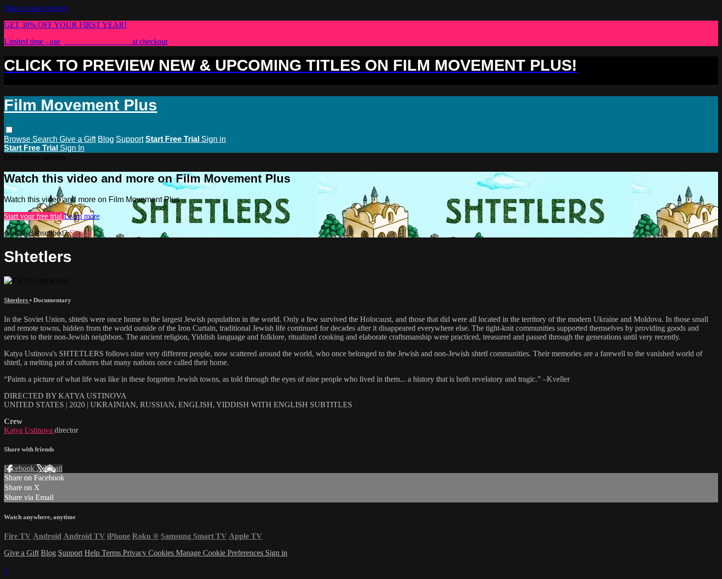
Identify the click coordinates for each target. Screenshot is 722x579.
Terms (112, 553)
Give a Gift (77, 139)
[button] (9, 130)
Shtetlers (16, 300)
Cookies (162, 553)
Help (93, 553)
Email (53, 468)
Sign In (72, 148)
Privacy (135, 553)
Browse (18, 139)
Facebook (20, 468)
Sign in (213, 139)
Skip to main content (36, 8)
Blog (106, 139)
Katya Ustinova (29, 430)
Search (45, 139)
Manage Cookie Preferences (220, 553)
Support (129, 139)
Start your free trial (34, 216)
